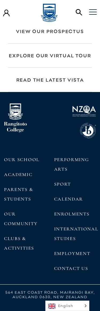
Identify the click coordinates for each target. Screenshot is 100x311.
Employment (72, 253)
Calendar (68, 199)
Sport (62, 184)
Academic (18, 174)
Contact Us (71, 268)
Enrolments (72, 214)
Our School (21, 159)
